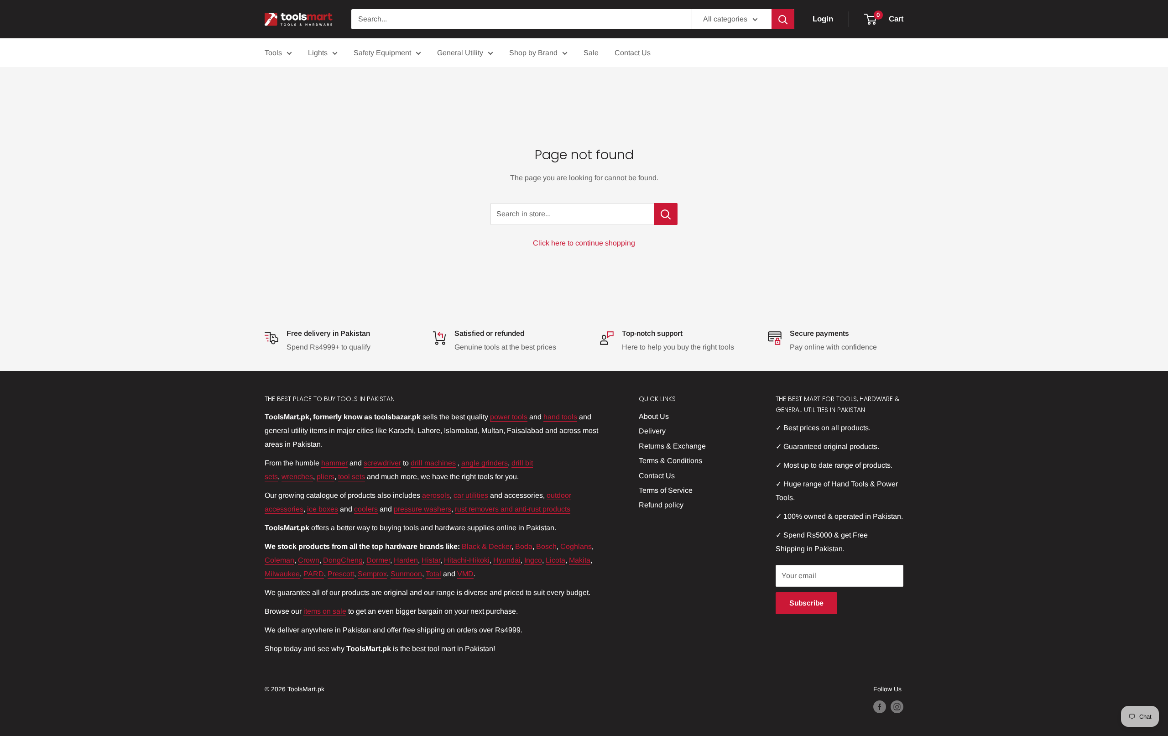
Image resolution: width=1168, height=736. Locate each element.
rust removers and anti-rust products (512, 509)
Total (433, 574)
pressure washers (422, 509)
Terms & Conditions (670, 461)
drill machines (433, 463)
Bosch (546, 546)
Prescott (341, 574)
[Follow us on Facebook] (879, 706)
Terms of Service (666, 490)
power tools (508, 417)
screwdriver (382, 463)
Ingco (533, 560)
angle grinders (484, 463)
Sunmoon (406, 574)
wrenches (297, 476)
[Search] (783, 19)
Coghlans (576, 546)
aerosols (436, 495)
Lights (318, 53)
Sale (591, 53)
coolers (366, 509)
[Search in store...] (666, 214)
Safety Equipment (382, 53)
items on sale (324, 611)
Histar (431, 560)
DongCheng (343, 560)
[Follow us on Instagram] (897, 706)
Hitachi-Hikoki (467, 560)
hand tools (560, 417)
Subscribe (806, 603)
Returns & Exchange (672, 446)
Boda (523, 546)
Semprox (372, 574)
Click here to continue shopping (584, 243)
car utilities (471, 495)
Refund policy (661, 505)
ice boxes (322, 509)
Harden (406, 560)
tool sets (351, 476)
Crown (308, 560)
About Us (654, 416)
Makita (579, 560)
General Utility (460, 53)
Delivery (652, 431)
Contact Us (633, 53)
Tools (273, 53)
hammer (334, 463)
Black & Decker (486, 546)
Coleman (279, 560)
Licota (555, 560)
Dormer (378, 560)
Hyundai (507, 560)
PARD (313, 574)
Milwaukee (282, 574)
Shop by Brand (533, 53)
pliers (325, 476)
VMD (465, 574)
